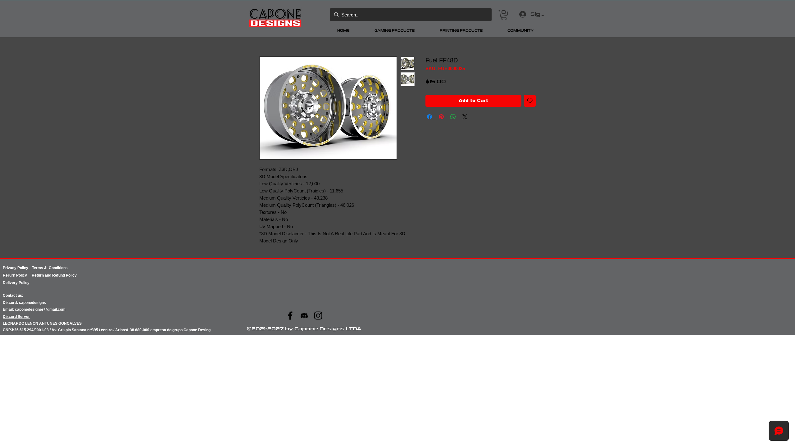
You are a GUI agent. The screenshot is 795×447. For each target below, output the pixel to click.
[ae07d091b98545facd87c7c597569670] (304, 315)
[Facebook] (290, 315)
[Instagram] (318, 315)
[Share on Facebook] (429, 116)
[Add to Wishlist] (530, 101)
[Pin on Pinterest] (441, 116)
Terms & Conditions (50, 268)
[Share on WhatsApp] (453, 116)
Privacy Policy (17, 268)
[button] (504, 15)
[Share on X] (465, 116)
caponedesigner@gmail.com (40, 309)
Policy (24, 275)
